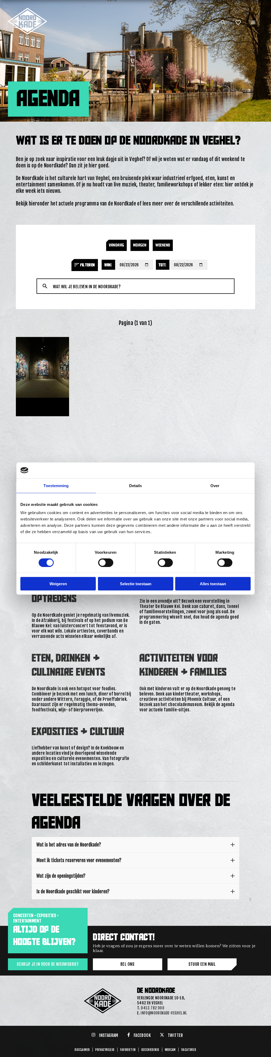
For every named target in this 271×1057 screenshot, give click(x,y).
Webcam (170, 1050)
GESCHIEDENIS (150, 1050)
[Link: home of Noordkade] (28, 10)
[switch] (105, 562)
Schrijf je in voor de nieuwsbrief (48, 964)
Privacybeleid (104, 1050)
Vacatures (188, 1050)
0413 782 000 (152, 1007)
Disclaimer (82, 1050)
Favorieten (128, 1050)
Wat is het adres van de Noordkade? (69, 845)
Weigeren (58, 584)
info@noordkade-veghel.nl (164, 1012)
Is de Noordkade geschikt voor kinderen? (73, 891)
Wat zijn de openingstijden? (61, 876)
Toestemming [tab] (56, 485)
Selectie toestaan (135, 584)
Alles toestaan (213, 584)
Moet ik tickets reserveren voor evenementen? (79, 860)
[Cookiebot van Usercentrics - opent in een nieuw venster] (227, 470)
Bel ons (127, 964)
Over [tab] (214, 485)
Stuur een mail (202, 964)
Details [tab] (135, 485)
